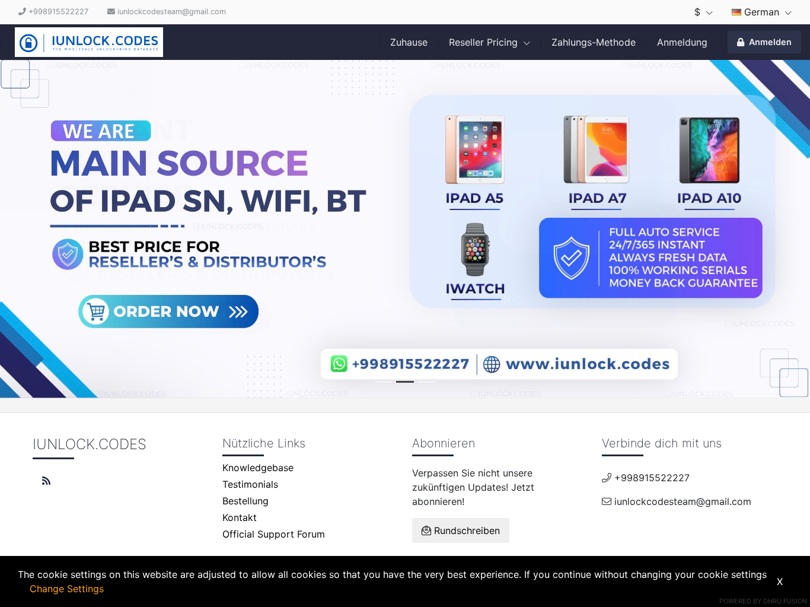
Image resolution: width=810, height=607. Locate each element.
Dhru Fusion (785, 601)
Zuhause (409, 42)
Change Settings (67, 589)
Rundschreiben (465, 530)
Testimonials (250, 484)
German (761, 12)
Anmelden (770, 42)
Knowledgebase (258, 467)
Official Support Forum (273, 534)
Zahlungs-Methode (593, 42)
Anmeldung (682, 42)
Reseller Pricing (485, 42)
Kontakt (239, 517)
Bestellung (245, 501)
